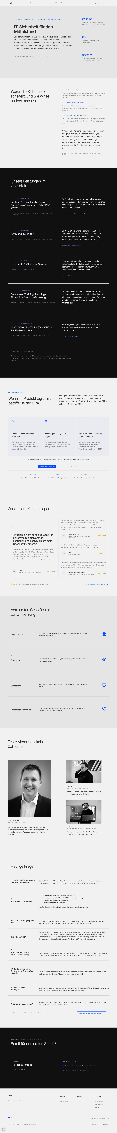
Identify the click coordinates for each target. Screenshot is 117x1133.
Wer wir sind (58, 2)
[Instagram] (11, 1117)
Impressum (105, 1124)
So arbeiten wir (31, 2)
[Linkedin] (9, 1117)
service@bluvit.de (81, 1101)
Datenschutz (95, 1124)
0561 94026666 (64, 1101)
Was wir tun (45, 2)
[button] (3, 1129)
